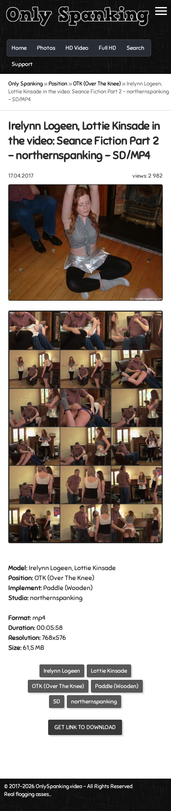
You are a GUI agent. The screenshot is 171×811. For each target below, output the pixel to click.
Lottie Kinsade (109, 670)
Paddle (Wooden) (117, 686)
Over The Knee (70, 578)
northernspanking (94, 701)
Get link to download (85, 727)
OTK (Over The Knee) (58, 686)
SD (56, 701)
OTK (40, 578)
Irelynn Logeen (62, 670)
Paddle (53, 588)
